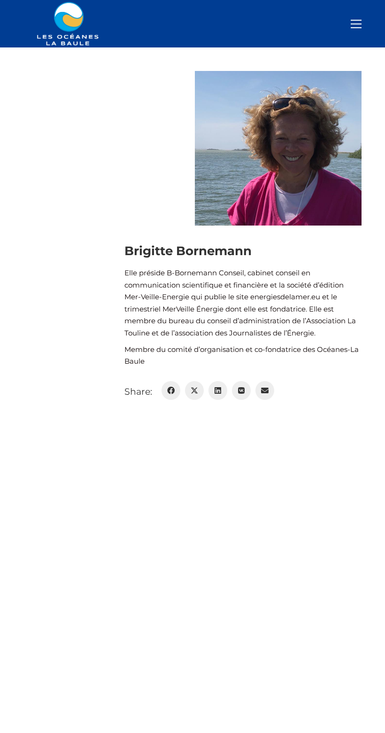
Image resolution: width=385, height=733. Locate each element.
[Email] (264, 390)
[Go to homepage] (70, 23)
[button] (356, 24)
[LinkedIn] (217, 390)
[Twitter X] (194, 390)
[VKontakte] (241, 390)
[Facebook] (171, 390)
